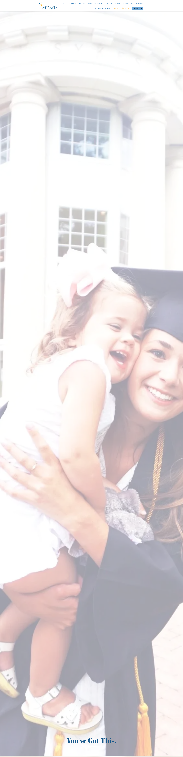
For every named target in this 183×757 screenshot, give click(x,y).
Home (63, 3)
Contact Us (138, 3)
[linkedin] (125, 8)
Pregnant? (72, 3)
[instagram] (117, 8)
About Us (82, 3)
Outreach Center (113, 3)
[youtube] (123, 8)
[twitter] (120, 8)
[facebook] (114, 8)
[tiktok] (128, 8)
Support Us (127, 3)
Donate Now (137, 9)
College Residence (96, 3)
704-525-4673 (105, 8)
